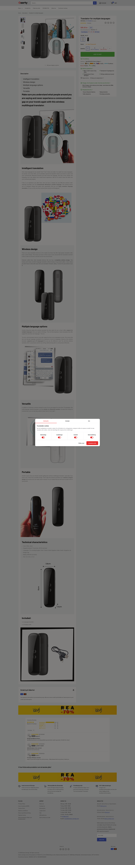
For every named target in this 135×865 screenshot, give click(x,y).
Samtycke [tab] (46, 421)
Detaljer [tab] (67, 421)
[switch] (43, 437)
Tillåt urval (81, 443)
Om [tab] (89, 421)
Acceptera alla (92, 443)
